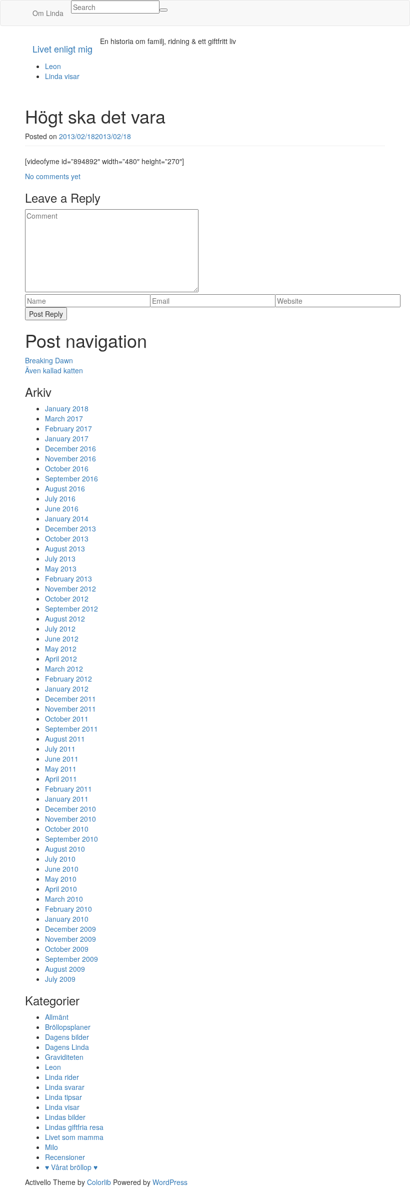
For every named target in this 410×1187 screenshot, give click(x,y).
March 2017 (64, 418)
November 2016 (70, 458)
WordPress (170, 1182)
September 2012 (71, 609)
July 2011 (60, 749)
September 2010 (71, 839)
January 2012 (66, 689)
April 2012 (61, 659)
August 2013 (65, 548)
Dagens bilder (67, 1037)
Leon (53, 66)
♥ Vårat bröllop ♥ (71, 1167)
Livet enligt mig (62, 48)
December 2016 (70, 448)
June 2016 (61, 508)
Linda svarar (64, 1087)
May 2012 (60, 649)
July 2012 (60, 629)
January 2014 (66, 518)
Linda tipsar (63, 1097)
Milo (51, 1147)
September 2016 (71, 478)
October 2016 (66, 468)
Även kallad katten (54, 370)
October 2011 (66, 719)
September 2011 (71, 729)
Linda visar (62, 76)
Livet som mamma (74, 1137)
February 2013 (68, 578)
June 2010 (61, 869)
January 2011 (66, 799)
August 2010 (65, 849)
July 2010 (60, 859)
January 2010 (66, 919)
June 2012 (61, 639)
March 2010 (64, 899)
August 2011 (65, 739)
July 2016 (60, 498)
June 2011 (61, 759)
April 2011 (61, 779)
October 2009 (66, 949)
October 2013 (66, 538)
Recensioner (65, 1157)
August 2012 (65, 619)
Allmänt (56, 1017)
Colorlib (99, 1182)
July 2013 (60, 558)
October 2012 (66, 599)
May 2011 (60, 769)
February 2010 (68, 909)
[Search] (164, 10)
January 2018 (66, 408)
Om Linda (48, 13)
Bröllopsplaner (67, 1027)
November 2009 (70, 939)
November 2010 (70, 819)
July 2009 (60, 979)
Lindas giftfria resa (74, 1127)
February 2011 (68, 789)
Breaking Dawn (49, 360)
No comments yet (52, 176)
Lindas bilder (65, 1117)
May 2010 (60, 879)
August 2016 (65, 488)
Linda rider (62, 1077)
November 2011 (70, 709)
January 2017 (66, 438)
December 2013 (70, 528)
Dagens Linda (67, 1047)
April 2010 (61, 889)
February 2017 (68, 428)
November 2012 (70, 588)
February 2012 (68, 679)
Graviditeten (64, 1057)
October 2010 (66, 829)
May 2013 (60, 568)
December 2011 (70, 699)
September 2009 (71, 959)
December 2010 (70, 809)
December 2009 (70, 929)
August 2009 (65, 969)
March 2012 (64, 669)
